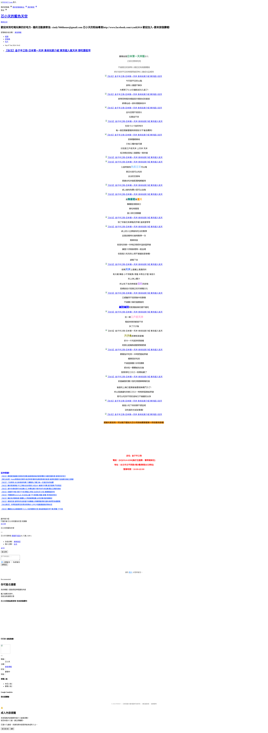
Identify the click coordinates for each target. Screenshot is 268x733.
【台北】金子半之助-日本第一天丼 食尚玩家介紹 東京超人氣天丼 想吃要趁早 (48, 50)
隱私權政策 (145, 704)
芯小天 (3, 524)
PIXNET (118, 704)
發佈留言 (4, 564)
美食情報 (18, 32)
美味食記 (17, 542)
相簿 (6, 37)
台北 (15, 544)
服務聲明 (154, 704)
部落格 (7, 39)
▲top (3, 548)
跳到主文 (4, 22)
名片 (6, 42)
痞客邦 (14, 536)
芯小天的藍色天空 (14, 16)
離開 (12, 729)
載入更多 (4, 552)
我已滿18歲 (5, 729)
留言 (19, 536)
